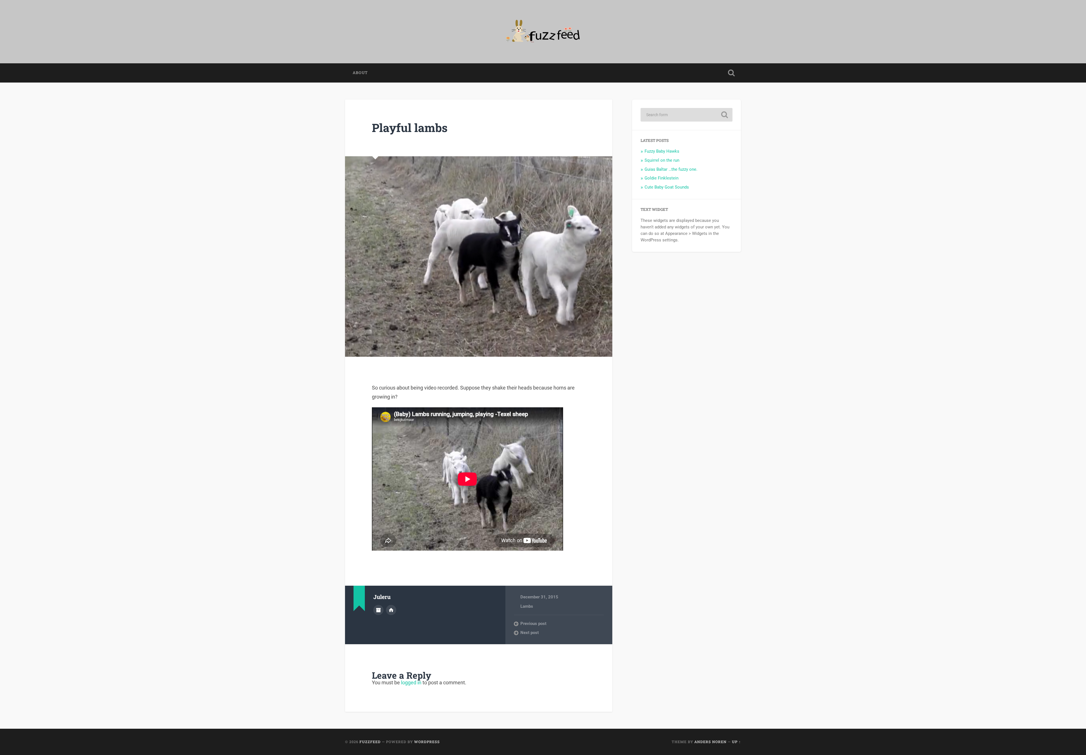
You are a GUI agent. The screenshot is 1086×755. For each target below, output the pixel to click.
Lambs (526, 606)
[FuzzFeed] (543, 32)
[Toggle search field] (731, 73)
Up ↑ (736, 741)
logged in (411, 682)
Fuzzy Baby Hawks (662, 151)
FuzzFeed (370, 741)
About (360, 72)
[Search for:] (686, 115)
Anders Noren (710, 741)
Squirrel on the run (662, 160)
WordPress (427, 741)
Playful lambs (409, 127)
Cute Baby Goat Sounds (667, 187)
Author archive (378, 610)
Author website (391, 610)
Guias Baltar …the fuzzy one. (671, 169)
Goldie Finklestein (661, 178)
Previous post (533, 623)
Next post (529, 632)
